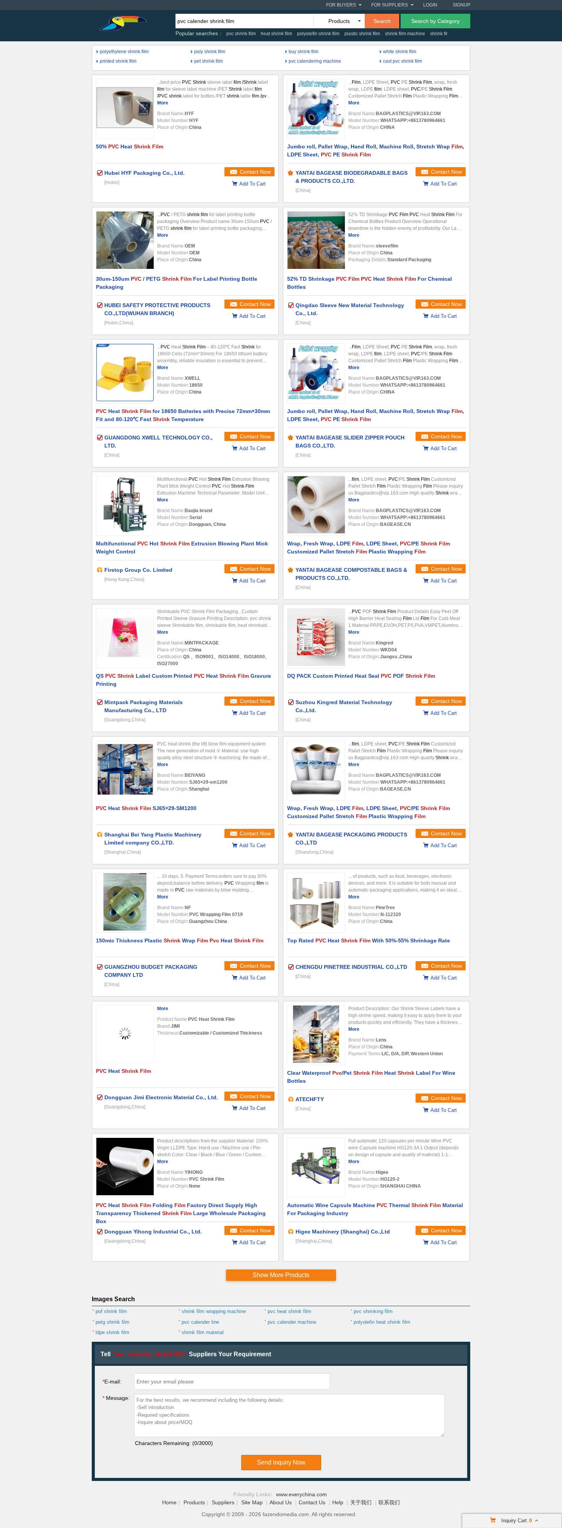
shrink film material (203, 1332)
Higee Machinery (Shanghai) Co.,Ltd (343, 1232)
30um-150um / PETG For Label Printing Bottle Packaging (176, 283)
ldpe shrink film (112, 1332)
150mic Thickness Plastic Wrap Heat (179, 940)
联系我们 (389, 1502)
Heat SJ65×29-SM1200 (146, 808)
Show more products (281, 1275)
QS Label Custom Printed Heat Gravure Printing (183, 680)
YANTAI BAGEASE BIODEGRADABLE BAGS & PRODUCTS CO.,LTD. (352, 177)
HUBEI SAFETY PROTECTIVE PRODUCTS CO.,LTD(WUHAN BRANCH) (157, 309)
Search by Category (435, 21)
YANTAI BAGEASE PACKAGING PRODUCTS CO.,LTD (351, 839)
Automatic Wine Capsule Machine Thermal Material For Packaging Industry (375, 1209)
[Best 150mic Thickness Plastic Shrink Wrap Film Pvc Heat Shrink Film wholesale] (125, 903)
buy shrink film (303, 51)
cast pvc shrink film (402, 61)
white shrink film (399, 51)
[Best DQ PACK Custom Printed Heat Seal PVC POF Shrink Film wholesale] (316, 638)
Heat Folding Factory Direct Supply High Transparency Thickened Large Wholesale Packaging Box (181, 1212)
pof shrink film (111, 1311)
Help (337, 1502)
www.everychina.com (301, 1494)
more (162, 103)
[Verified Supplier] (100, 173)
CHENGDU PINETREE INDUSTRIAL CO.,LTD (351, 967)
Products (194, 1502)
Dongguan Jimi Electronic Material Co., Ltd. (161, 1097)
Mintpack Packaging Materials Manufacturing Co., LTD (143, 706)
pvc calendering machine (315, 61)
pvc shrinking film (373, 1311)
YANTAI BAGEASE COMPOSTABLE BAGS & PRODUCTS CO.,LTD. (351, 574)
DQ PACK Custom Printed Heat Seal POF (361, 676)
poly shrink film (209, 51)
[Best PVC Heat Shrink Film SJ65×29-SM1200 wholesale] (125, 770)
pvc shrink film (241, 33)
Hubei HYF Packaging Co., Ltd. (144, 173)
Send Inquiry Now (281, 1462)
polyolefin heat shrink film (382, 1322)
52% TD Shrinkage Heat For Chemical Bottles (369, 283)
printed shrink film (118, 61)
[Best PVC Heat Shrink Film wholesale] (125, 1034)
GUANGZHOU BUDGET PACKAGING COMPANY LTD (150, 971)
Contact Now (255, 172)
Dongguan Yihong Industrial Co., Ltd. (153, 1232)
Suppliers (223, 1502)
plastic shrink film (362, 33)
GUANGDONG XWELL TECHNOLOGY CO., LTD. (158, 441)
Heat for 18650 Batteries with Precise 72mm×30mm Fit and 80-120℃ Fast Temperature (183, 415)
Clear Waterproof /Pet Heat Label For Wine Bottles (371, 1077)
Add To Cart (252, 184)
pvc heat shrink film (289, 1311)
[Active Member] (100, 570)
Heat (123, 1071)
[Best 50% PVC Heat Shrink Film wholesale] (125, 109)
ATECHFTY (310, 1099)
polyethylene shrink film (124, 51)
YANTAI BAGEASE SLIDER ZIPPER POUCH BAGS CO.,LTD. (350, 441)
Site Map (252, 1502)
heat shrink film (276, 33)
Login (430, 5)
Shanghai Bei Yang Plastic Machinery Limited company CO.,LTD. (152, 839)
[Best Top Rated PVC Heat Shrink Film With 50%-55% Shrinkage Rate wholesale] (316, 903)
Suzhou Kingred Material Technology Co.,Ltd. (344, 706)
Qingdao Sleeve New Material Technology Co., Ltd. (350, 309)
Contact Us (312, 1502)
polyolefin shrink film (318, 33)
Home (169, 1502)
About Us (281, 1502)
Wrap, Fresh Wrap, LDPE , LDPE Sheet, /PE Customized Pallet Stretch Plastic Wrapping (368, 547)
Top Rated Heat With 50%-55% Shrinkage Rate (368, 940)
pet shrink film (208, 61)
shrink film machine (405, 33)
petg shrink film (113, 1322)
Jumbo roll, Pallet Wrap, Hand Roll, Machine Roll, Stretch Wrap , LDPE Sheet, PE (375, 150)
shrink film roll (444, 33)
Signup (461, 5)
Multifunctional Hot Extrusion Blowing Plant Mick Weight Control (182, 547)
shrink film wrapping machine (214, 1311)
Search (382, 21)
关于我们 (361, 1502)
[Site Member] (291, 173)
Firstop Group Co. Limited (138, 570)
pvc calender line (200, 1322)
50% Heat (129, 146)
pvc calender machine (292, 1322)
